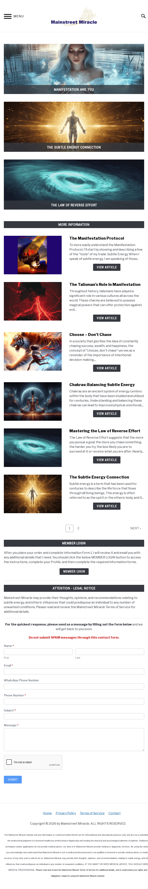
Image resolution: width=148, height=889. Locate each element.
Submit (13, 779)
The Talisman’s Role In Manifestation (104, 284)
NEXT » (135, 528)
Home (47, 813)
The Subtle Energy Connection (99, 477)
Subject (10, 710)
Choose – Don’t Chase (90, 334)
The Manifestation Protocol (96, 238)
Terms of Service (92, 813)
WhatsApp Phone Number (21, 680)
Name (9, 646)
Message (11, 725)
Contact (114, 813)
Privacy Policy (66, 813)
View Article (107, 267)
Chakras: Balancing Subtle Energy (102, 384)
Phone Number (15, 695)
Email (8, 665)
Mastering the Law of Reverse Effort (104, 431)
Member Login (74, 571)
